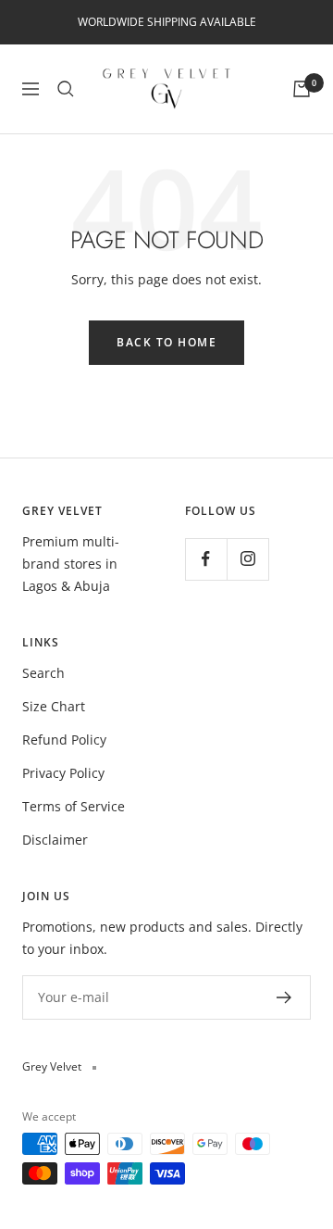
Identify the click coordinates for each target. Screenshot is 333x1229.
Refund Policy (64, 739)
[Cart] (301, 89)
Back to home (166, 342)
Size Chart (53, 706)
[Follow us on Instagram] (247, 559)
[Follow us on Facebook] (206, 559)
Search (43, 673)
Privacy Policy (63, 773)
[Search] (65, 89)
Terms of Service (73, 806)
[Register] (284, 997)
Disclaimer (55, 839)
